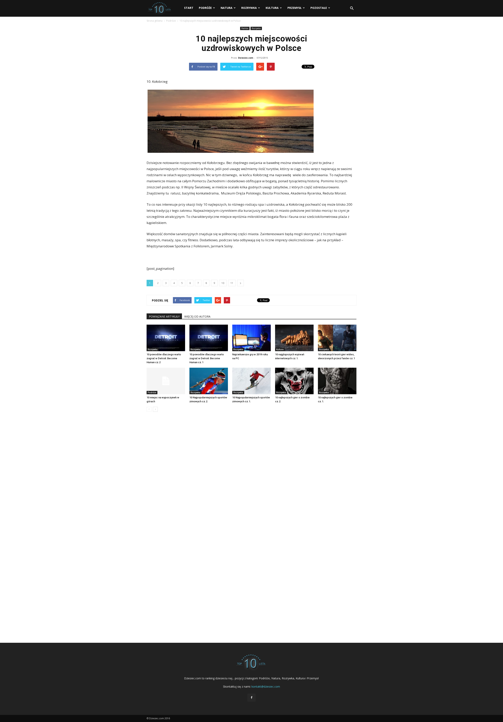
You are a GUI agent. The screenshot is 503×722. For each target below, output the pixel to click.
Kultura (272, 8)
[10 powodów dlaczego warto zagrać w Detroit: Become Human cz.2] (166, 338)
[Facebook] (251, 698)
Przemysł (294, 8)
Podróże (205, 8)
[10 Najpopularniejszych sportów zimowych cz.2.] (208, 381)
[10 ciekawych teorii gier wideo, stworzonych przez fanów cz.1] (337, 338)
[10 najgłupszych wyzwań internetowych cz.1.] (294, 338)
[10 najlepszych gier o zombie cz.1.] (337, 381)
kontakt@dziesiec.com (266, 686)
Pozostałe (318, 8)
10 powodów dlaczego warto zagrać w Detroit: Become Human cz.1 (206, 358)
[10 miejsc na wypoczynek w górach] (166, 381)
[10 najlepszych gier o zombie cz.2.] (294, 381)
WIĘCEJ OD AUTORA (197, 316)
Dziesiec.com (245, 57)
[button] (351, 8)
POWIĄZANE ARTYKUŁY (164, 316)
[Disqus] (251, 474)
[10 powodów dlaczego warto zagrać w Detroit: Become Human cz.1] (208, 338)
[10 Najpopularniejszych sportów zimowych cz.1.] (251, 381)
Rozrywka (249, 8)
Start (188, 8)
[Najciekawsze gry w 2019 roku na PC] (251, 338)
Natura (226, 8)
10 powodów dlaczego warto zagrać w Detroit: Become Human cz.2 (164, 358)
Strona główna (154, 20)
